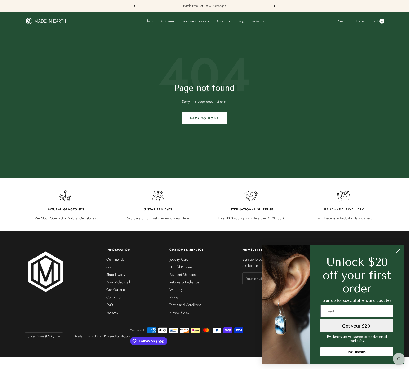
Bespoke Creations (195, 21)
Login (360, 21)
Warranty (176, 289)
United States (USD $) (42, 336)
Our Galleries (116, 289)
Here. (186, 218)
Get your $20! (357, 326)
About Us (223, 21)
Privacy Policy (179, 312)
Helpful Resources (182, 267)
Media (173, 297)
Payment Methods (182, 274)
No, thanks (357, 351)
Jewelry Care (178, 259)
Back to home (204, 118)
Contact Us (114, 297)
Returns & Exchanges (185, 282)
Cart (377, 21)
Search (343, 21)
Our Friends (115, 259)
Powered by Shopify (117, 336)
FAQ (109, 304)
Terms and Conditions (185, 304)
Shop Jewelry (115, 274)
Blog (241, 21)
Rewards (258, 21)
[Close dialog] (398, 251)
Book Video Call (118, 282)
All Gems (167, 21)
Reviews (112, 312)
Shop (149, 21)
